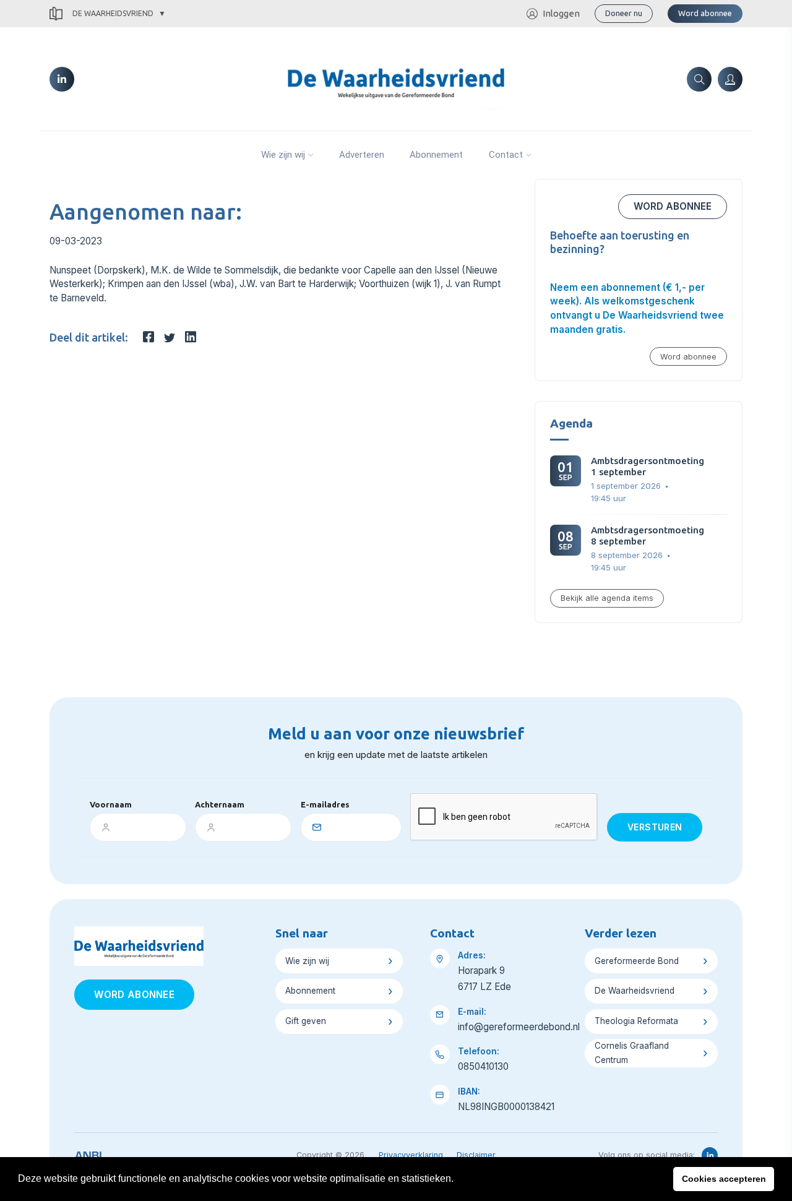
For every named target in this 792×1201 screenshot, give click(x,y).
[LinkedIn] (62, 79)
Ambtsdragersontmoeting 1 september (647, 466)
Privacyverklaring (411, 1155)
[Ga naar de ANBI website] (88, 1153)
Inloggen (561, 13)
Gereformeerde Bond (637, 961)
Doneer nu (623, 13)
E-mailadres (325, 804)
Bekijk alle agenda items (607, 598)
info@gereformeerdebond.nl (519, 1027)
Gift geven (305, 1021)
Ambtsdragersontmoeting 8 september (647, 535)
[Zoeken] (699, 79)
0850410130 (483, 1066)
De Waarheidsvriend (112, 13)
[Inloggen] (730, 79)
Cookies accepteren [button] (724, 1179)
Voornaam (111, 804)
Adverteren (361, 154)
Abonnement (436, 154)
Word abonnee (705, 13)
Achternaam (219, 804)
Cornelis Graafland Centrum (632, 1053)
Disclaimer (476, 1155)
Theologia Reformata (636, 1021)
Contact (506, 154)
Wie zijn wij (283, 154)
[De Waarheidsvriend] (396, 78)
